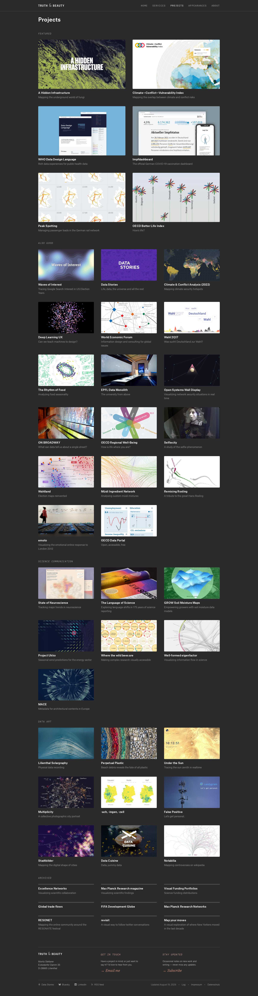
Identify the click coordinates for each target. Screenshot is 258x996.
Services (159, 5)
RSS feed (99, 984)
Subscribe (172, 970)
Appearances (197, 5)
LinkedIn (82, 984)
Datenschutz (214, 984)
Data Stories (48, 984)
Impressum (196, 984)
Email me (110, 970)
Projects (177, 5)
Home (144, 5)
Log (184, 984)
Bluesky (66, 984)
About (216, 5)
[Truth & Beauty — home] (66, 954)
